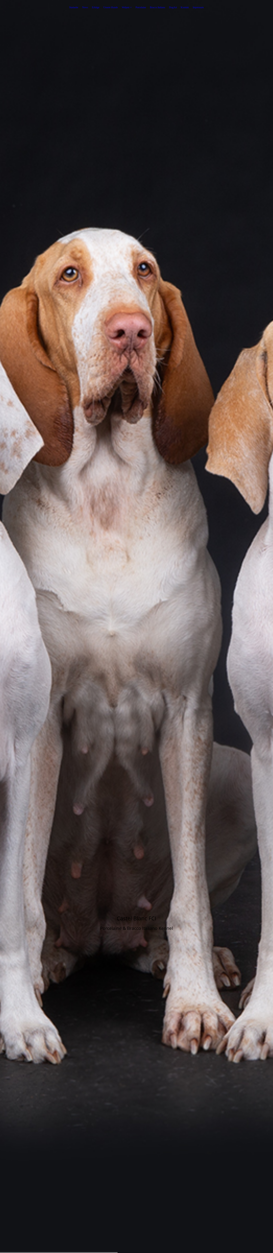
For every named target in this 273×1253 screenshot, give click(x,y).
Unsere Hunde (110, 7)
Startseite (73, 7)
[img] (136, 626)
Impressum (198, 7)
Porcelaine (141, 7)
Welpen (125, 7)
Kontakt (185, 7)
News (85, 7)
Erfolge (95, 7)
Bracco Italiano (157, 7)
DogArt (173, 7)
